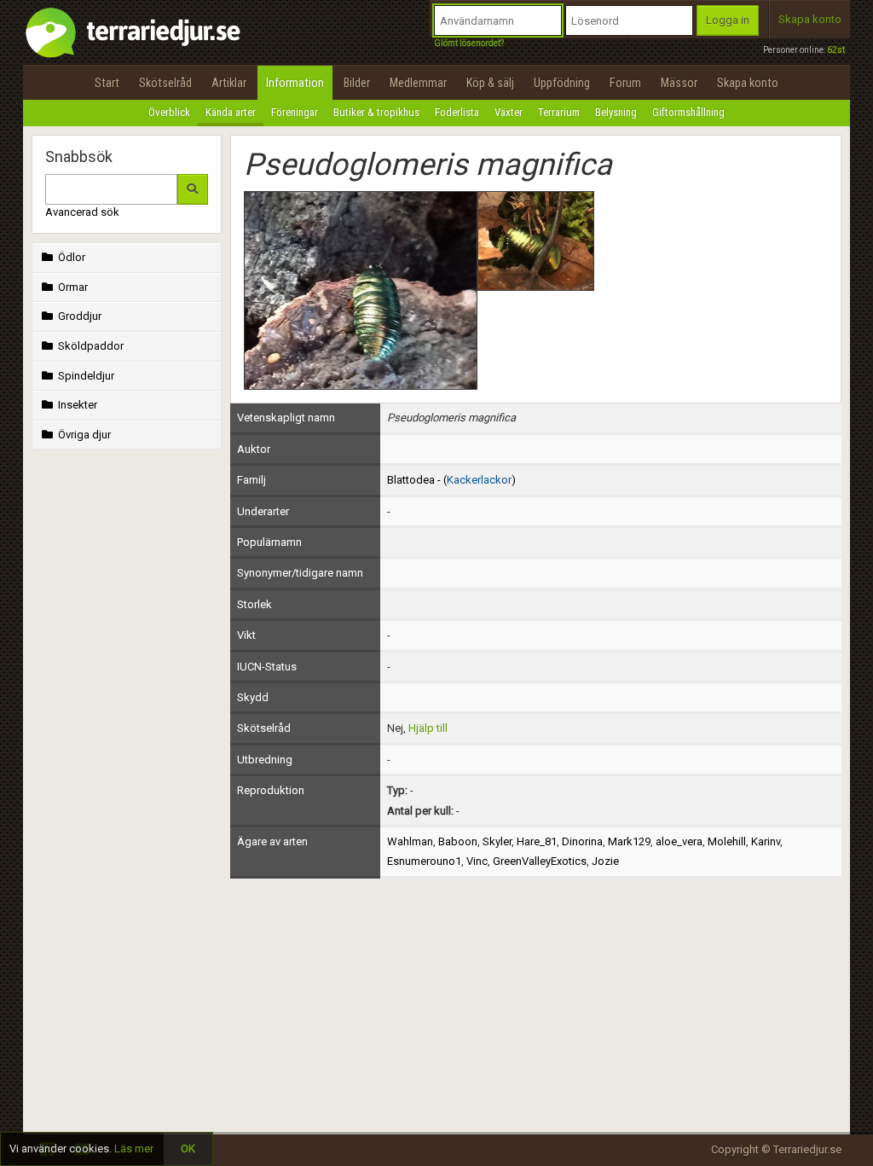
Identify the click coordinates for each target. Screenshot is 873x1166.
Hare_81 (537, 841)
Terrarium (559, 112)
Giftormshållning (688, 112)
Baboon (457, 841)
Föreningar (294, 112)
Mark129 (629, 841)
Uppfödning (562, 83)
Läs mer (133, 1148)
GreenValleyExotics (540, 861)
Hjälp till (428, 728)
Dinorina (582, 841)
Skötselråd (165, 83)
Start (107, 83)
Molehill (727, 841)
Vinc (477, 861)
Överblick (169, 112)
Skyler (497, 841)
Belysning (616, 112)
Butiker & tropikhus (376, 112)
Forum (625, 83)
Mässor (679, 83)
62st (836, 50)
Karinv (765, 841)
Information (295, 83)
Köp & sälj (490, 83)
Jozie (605, 861)
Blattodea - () (451, 479)
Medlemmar (418, 83)
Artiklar (228, 83)
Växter (508, 112)
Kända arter (230, 112)
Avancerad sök (82, 212)
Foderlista (457, 112)
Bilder (357, 83)
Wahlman (410, 841)
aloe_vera (679, 841)
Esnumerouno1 (424, 861)
